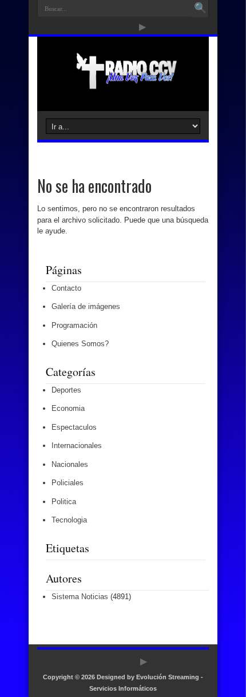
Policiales (67, 482)
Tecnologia (69, 520)
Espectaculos (74, 427)
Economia (68, 408)
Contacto (66, 288)
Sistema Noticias (79, 596)
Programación (74, 325)
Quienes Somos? (80, 343)
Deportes (66, 390)
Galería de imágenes (85, 306)
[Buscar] (200, 8)
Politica (63, 501)
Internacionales (76, 445)
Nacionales (69, 464)
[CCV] (123, 82)
